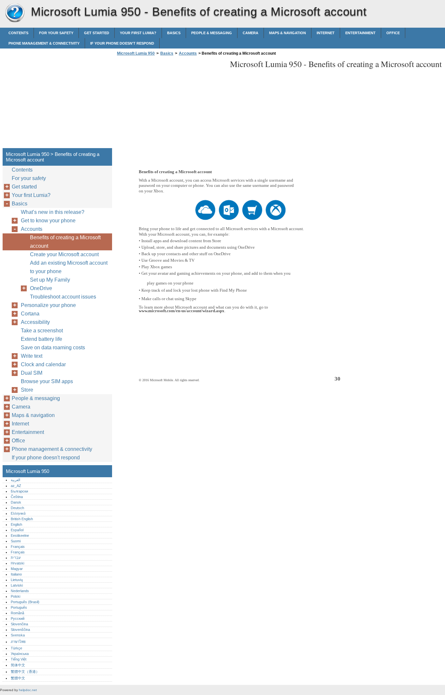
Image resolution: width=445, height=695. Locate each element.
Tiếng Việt (18, 659)
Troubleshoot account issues (63, 296)
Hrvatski (17, 563)
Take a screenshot (42, 330)
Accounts (188, 53)
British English (22, 519)
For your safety (56, 33)
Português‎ (19, 607)
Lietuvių (17, 580)
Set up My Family (50, 280)
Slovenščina (20, 630)
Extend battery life (41, 339)
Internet (326, 33)
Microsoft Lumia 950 (14, 13)
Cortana (30, 313)
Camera (250, 33)
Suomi (16, 541)
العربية (15, 480)
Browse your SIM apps (47, 381)
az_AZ (16, 486)
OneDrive (41, 288)
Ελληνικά (18, 513)
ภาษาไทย (18, 642)
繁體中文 (18, 678)
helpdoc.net (28, 690)
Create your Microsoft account (64, 254)
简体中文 (18, 665)
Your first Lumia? (138, 33)
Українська (20, 654)
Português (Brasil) (25, 602)
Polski (15, 596)
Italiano (16, 574)
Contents (18, 33)
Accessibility (35, 322)
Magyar (17, 569)
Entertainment (360, 33)
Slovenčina (19, 624)
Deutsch (17, 508)
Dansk (16, 502)
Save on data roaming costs (53, 347)
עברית (16, 558)
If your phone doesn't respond (122, 43)
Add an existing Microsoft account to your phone (69, 267)
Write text (31, 356)
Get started (96, 33)
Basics (173, 33)
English (16, 524)
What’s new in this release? (52, 212)
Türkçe (16, 648)
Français (18, 547)
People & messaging (211, 33)
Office (393, 33)
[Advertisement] (170, 103)
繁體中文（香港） (25, 672)
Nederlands (20, 591)
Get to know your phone (48, 220)
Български (19, 491)
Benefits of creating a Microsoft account (65, 242)
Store (27, 390)
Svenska (18, 635)
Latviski (17, 585)
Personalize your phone (48, 305)
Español (17, 530)
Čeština (17, 497)
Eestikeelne (20, 535)
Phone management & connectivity (43, 43)
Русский (17, 618)
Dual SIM (31, 373)
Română (17, 613)
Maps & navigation (287, 33)
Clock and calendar (43, 364)
